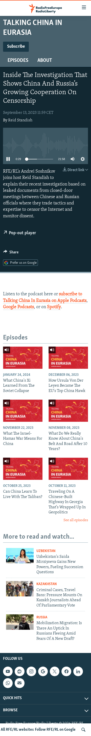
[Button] (10, 253)
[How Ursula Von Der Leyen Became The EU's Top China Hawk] (68, 358)
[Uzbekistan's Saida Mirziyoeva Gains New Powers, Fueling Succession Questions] (20, 555)
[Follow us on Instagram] (31, 671)
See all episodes (75, 520)
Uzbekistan (45, 551)
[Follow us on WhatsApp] (8, 683)
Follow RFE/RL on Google (55, 730)
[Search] (83, 729)
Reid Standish (20, 120)
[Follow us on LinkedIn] (78, 671)
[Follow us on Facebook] (66, 671)
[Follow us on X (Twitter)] (54, 671)
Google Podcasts (18, 307)
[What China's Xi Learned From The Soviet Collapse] (22, 358)
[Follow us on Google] (43, 671)
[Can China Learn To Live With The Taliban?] (22, 469)
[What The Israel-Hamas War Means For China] (22, 411)
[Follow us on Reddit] (19, 671)
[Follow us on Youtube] (8, 671)
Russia (41, 617)
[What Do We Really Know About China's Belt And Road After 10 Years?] (68, 411)
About (44, 60)
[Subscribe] (19, 683)
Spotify (54, 307)
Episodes (18, 60)
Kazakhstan (46, 584)
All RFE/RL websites (17, 730)
